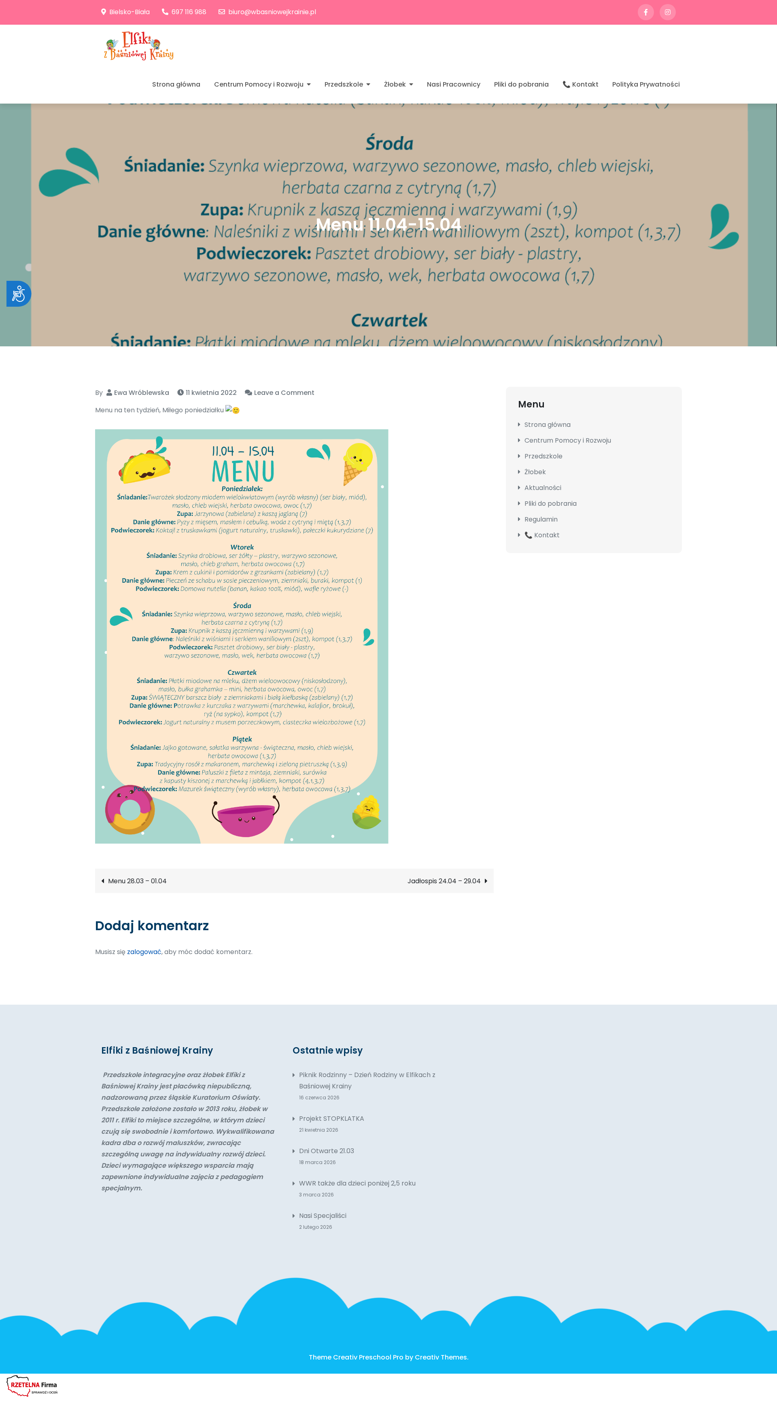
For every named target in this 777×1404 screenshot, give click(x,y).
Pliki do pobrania (521, 84)
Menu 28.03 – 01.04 (137, 881)
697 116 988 (189, 12)
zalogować (144, 952)
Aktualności (542, 487)
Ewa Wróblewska (141, 392)
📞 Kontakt (581, 84)
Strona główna (176, 84)
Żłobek (395, 84)
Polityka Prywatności (646, 84)
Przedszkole (344, 84)
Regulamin (541, 519)
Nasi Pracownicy (453, 84)
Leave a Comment (284, 392)
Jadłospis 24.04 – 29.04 (444, 881)
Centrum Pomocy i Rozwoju (259, 84)
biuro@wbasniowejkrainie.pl (272, 12)
